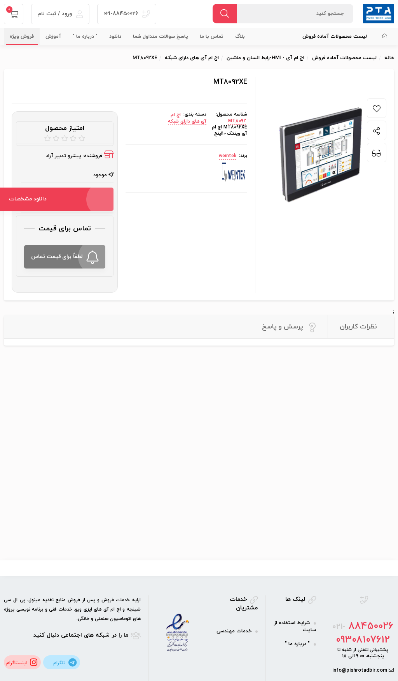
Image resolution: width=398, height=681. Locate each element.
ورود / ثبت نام (55, 14)
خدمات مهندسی (233, 631)
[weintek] (233, 171)
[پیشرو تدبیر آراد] (378, 13)
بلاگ (240, 36)
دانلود (115, 36)
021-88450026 (121, 14)
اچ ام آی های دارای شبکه (187, 118)
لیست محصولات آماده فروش (334, 36)
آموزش (53, 36)
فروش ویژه (22, 36)
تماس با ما (211, 36)
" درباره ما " (85, 36)
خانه (389, 57)
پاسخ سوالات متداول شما (160, 36)
